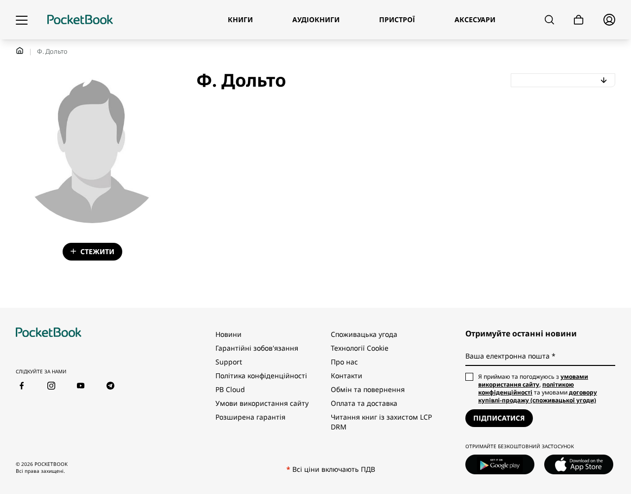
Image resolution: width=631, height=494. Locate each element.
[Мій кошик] (579, 20)
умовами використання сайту (533, 380)
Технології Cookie (359, 348)
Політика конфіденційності (261, 375)
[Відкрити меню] (22, 20)
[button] (563, 80)
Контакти (346, 375)
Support (228, 361)
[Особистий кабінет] (609, 20)
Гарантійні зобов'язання (256, 348)
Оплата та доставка (364, 403)
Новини (228, 334)
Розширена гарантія (250, 417)
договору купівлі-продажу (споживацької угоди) (537, 396)
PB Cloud (230, 389)
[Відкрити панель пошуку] (549, 20)
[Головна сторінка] (80, 20)
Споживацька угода (364, 334)
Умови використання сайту (262, 403)
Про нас (344, 361)
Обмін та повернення (368, 389)
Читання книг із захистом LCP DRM (381, 421)
